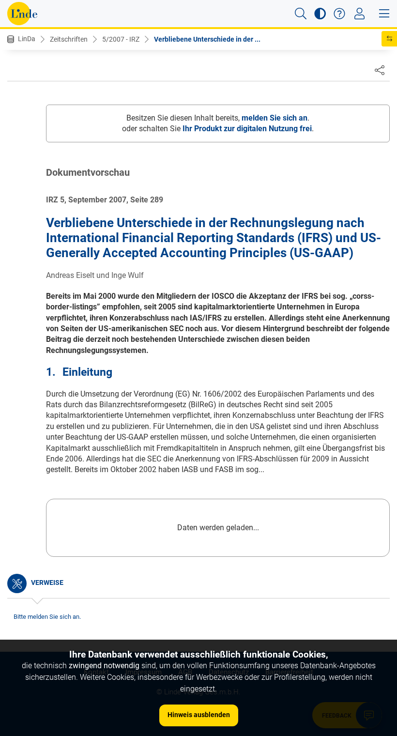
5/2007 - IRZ (120, 39)
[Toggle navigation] (359, 13)
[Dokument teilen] (379, 69)
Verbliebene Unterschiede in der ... (207, 39)
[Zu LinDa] (22, 13)
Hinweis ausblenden (199, 715)
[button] (300, 13)
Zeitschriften (69, 39)
